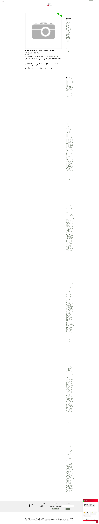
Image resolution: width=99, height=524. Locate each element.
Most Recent (68, 19)
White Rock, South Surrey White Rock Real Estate (70, 478)
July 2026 (67, 21)
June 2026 (68, 22)
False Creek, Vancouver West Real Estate (69, 226)
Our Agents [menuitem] (42, 5)
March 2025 (68, 37)
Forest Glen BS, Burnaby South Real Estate (69, 231)
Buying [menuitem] (55, 5)
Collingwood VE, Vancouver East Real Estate (69, 170)
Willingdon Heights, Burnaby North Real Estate (69, 483)
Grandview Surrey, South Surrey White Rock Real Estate (69, 253)
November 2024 (68, 41)
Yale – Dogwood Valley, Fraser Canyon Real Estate (69, 490)
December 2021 (68, 75)
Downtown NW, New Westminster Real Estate (69, 195)
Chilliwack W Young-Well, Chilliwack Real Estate (69, 156)
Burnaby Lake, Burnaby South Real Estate (69, 115)
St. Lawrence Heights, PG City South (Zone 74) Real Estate (69, 415)
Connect (90, 1)
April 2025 (68, 36)
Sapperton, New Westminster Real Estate (69, 377)
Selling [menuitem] (59, 5)
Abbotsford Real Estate (70, 82)
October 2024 (68, 42)
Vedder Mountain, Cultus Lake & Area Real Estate (69, 456)
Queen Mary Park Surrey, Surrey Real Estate (69, 360)
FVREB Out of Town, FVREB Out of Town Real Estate (69, 241)
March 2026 (68, 25)
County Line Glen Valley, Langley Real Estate (69, 182)
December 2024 (68, 40)
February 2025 (68, 38)
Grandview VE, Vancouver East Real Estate (69, 256)
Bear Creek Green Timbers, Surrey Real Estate (69, 100)
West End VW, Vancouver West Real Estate (69, 469)
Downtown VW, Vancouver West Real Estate (69, 198)
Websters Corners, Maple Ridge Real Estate (69, 464)
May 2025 (67, 35)
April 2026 (67, 24)
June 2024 (68, 46)
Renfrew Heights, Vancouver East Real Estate (69, 365)
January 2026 (68, 27)
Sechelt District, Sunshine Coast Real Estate (69, 396)
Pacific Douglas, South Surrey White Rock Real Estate (70, 346)
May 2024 (67, 47)
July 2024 (67, 45)
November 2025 (68, 29)
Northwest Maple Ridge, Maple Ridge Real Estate (69, 341)
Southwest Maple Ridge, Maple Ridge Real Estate (69, 409)
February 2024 (68, 50)
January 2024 (68, 51)
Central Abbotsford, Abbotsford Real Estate (33, 53)
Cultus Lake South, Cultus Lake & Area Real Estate (69, 188)
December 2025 (68, 28)
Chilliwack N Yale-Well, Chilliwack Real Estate (69, 142)
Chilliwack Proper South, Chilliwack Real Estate (69, 147)
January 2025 (68, 39)
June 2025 (68, 34)
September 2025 (69, 31)
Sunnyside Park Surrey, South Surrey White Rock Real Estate (70, 431)
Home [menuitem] (32, 5)
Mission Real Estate (69, 319)
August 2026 (68, 20)
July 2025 (67, 33)
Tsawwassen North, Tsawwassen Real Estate (69, 441)
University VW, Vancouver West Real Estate (69, 444)
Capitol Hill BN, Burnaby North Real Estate (69, 122)
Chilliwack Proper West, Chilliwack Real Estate (69, 150)
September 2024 (69, 43)
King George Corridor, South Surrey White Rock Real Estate (69, 297)
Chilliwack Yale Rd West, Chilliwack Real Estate (69, 159)
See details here (57, 56)
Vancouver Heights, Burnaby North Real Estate (69, 451)
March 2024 (68, 49)
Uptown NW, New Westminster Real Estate (69, 447)
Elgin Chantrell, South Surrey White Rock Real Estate (70, 218)
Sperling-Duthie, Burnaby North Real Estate (69, 412)
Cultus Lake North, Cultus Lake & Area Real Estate (69, 185)
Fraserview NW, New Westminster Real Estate (69, 238)
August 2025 (68, 32)
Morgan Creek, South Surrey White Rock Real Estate (70, 325)
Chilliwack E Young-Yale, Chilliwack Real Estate (69, 137)
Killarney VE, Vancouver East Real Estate (69, 292)
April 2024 (67, 48)
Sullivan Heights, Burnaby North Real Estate (69, 422)
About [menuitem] (64, 5)
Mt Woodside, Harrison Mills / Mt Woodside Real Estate (70, 330)
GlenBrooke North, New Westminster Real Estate (69, 248)
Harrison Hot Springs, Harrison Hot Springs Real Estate (69, 271)
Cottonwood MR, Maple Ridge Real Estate (69, 179)
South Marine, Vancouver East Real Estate (69, 401)
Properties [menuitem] (36, 5)
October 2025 (68, 30)
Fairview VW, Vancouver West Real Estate (69, 223)
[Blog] (96, 1)
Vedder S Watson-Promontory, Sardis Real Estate (69, 459)
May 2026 (67, 23)
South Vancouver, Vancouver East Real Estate (69, 406)
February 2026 (68, 26)
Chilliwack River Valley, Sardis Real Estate (69, 153)
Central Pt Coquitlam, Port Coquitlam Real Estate (69, 132)
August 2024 (68, 44)
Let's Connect (55, 508)
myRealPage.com (51, 514)
